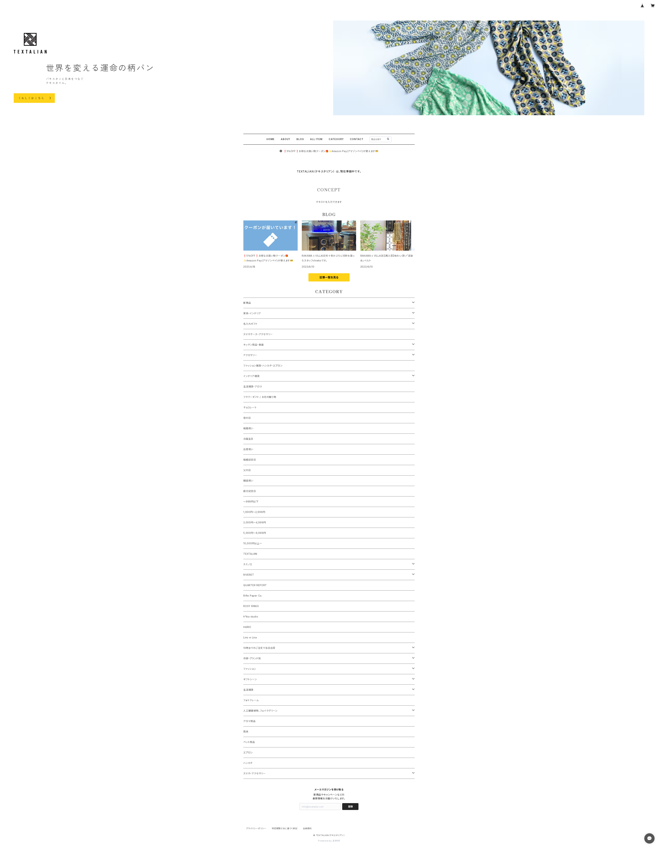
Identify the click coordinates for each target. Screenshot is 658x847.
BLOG (300, 139)
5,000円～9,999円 (254, 532)
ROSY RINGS (251, 606)
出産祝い (248, 449)
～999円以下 (251, 501)
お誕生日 (248, 438)
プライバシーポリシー (256, 828)
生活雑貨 (248, 689)
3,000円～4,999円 (254, 522)
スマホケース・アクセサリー (258, 334)
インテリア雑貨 (251, 376)
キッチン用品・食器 (253, 344)
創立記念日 (249, 491)
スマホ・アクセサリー (254, 773)
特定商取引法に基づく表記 (284, 828)
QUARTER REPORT (255, 585)
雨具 (245, 731)
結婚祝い (248, 428)
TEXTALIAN (250, 553)
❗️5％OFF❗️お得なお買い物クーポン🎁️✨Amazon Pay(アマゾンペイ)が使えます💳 (331, 151)
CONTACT (356, 139)
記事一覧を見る (329, 277)
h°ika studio (250, 616)
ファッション (249, 668)
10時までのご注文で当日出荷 (259, 647)
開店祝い (248, 480)
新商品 (247, 302)
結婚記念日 (249, 459)
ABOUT (285, 139)
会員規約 (307, 828)
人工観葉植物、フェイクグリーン (260, 710)
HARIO (247, 627)
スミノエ (247, 564)
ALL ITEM (316, 139)
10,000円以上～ (252, 543)
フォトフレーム (251, 700)
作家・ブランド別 (252, 658)
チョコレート (250, 407)
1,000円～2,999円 (254, 511)
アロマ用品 (249, 721)
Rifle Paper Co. (252, 595)
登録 (350, 806)
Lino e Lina (250, 637)
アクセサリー (250, 355)
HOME (270, 139)
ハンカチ (248, 762)
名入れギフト (250, 323)
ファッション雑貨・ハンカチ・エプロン (262, 365)
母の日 (247, 417)
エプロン (248, 752)
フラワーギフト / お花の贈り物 (259, 396)
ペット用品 (249, 742)
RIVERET (248, 574)
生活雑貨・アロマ (252, 386)
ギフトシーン (250, 679)
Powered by (325, 840)
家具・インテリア (252, 313)
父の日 (247, 470)
